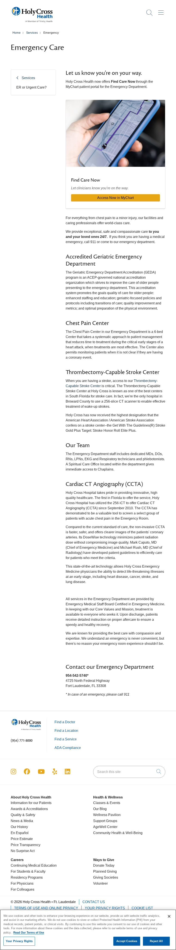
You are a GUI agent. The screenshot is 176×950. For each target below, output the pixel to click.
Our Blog (100, 809)
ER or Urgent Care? (31, 87)
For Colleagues (22, 889)
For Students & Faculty (28, 871)
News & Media (22, 821)
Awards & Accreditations (29, 809)
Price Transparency (25, 845)
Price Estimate (22, 839)
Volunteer (100, 883)
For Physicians (22, 883)
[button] (161, 11)
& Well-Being (132, 833)
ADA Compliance (68, 748)
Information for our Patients (31, 803)
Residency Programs (27, 877)
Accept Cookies (126, 941)
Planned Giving (105, 871)
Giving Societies (105, 877)
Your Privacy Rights (105, 908)
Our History (19, 827)
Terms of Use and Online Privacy (46, 908)
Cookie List (142, 908)
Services (28, 78)
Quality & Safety (23, 815)
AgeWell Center (105, 827)
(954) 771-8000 (21, 740)
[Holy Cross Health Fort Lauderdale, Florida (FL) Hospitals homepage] (32, 23)
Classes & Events (106, 803)
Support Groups (105, 821)
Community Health (107, 833)
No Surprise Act (23, 851)
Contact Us (93, 902)
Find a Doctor (65, 722)
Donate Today (103, 865)
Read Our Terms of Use (28, 932)
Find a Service (66, 739)
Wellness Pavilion (107, 815)
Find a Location (66, 730)
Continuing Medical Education (34, 865)
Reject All (156, 941)
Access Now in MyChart (115, 198)
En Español (20, 833)
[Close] (169, 916)
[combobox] (129, 772)
